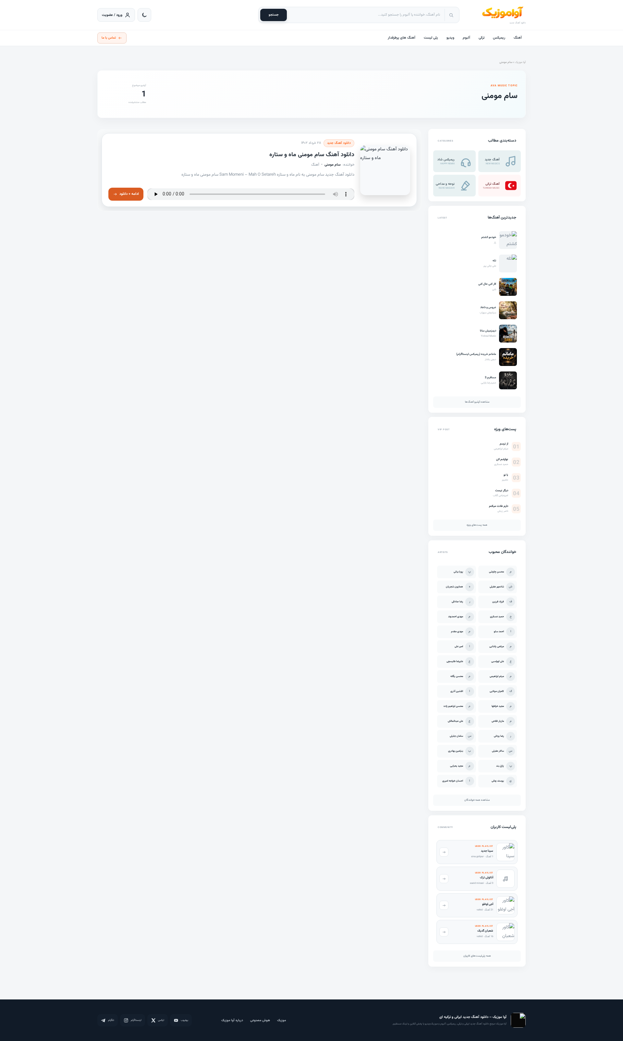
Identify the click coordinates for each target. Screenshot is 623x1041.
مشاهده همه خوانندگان (477, 800)
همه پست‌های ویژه (477, 525)
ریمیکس (499, 38)
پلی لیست (431, 38)
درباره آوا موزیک (232, 1020)
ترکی (481, 38)
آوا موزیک (520, 62)
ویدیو (450, 38)
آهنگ (518, 38)
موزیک (281, 1020)
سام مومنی (332, 164)
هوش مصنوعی (260, 1020)
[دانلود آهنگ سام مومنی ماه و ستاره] (385, 170)
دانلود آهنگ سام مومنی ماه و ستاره (311, 154)
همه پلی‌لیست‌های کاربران (477, 956)
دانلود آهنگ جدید (339, 143)
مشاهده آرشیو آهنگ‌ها (477, 402)
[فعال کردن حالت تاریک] (144, 15)
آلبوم (466, 38)
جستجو (274, 14)
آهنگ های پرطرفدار (401, 38)
